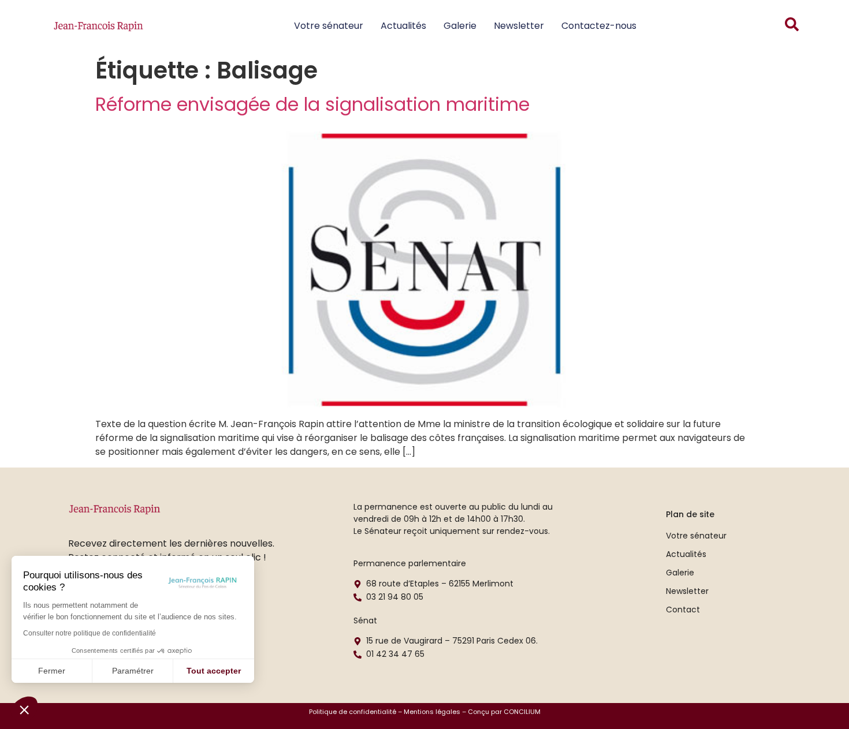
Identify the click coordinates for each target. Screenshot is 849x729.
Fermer (51, 670)
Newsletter (519, 25)
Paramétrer (133, 670)
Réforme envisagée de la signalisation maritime (312, 104)
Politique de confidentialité (352, 711)
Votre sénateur (328, 25)
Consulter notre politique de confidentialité (89, 633)
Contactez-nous (598, 25)
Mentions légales (432, 711)
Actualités (403, 25)
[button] (24, 709)
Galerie (460, 25)
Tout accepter (214, 670)
